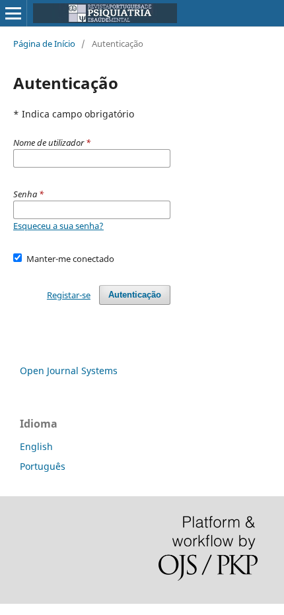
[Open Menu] (13, 13)
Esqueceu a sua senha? (58, 226)
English (36, 446)
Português (42, 466)
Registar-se (68, 295)
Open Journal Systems (69, 370)
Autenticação (134, 295)
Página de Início (44, 43)
